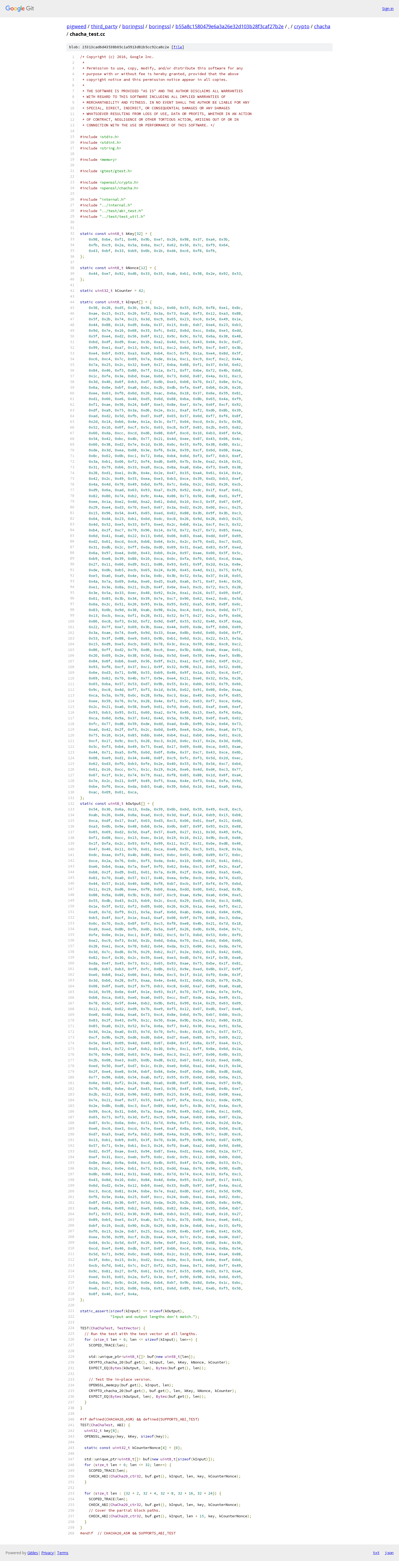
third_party (104, 26)
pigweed (76, 26)
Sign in (388, 8)
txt (376, 1552)
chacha (322, 26)
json (389, 1552)
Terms (62, 1552)
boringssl (133, 26)
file (177, 47)
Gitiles (32, 1552)
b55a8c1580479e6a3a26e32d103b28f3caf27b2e (229, 26)
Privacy (47, 1552)
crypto (301, 26)
